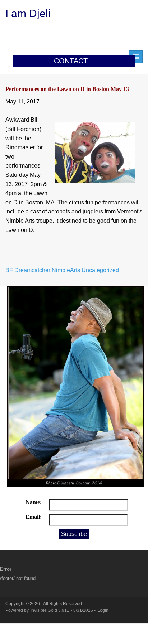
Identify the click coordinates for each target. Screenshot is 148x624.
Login (102, 610)
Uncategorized (100, 270)
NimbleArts (66, 270)
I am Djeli (28, 13)
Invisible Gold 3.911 (50, 610)
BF (9, 270)
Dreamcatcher (32, 270)
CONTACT (71, 61)
